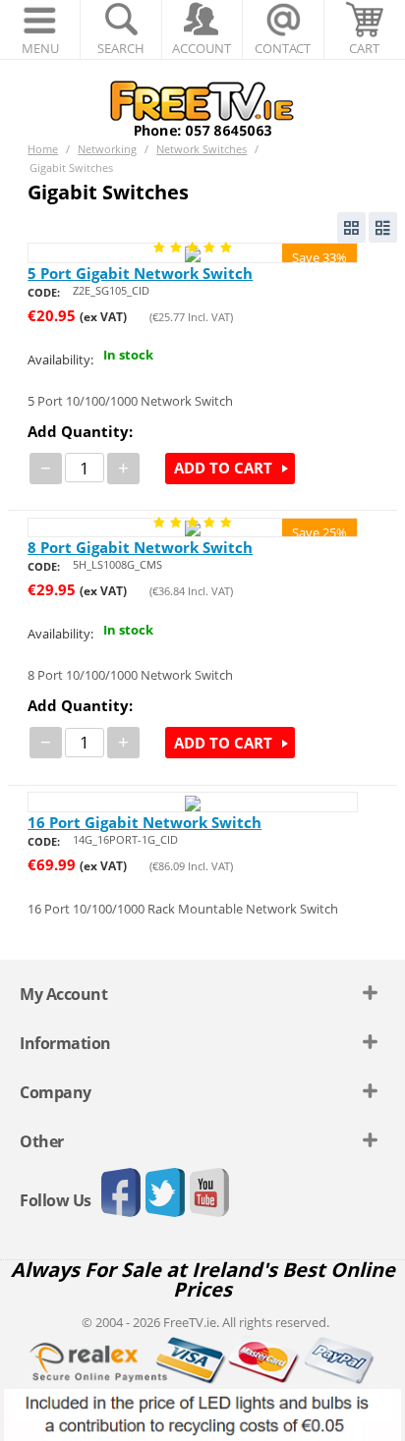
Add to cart (223, 467)
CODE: (44, 292)
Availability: (60, 359)
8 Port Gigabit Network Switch (140, 547)
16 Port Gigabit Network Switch (144, 822)
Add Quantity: (80, 431)
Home (43, 148)
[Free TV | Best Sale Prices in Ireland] (202, 102)
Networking (107, 148)
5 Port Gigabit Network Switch (140, 273)
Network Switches (201, 148)
